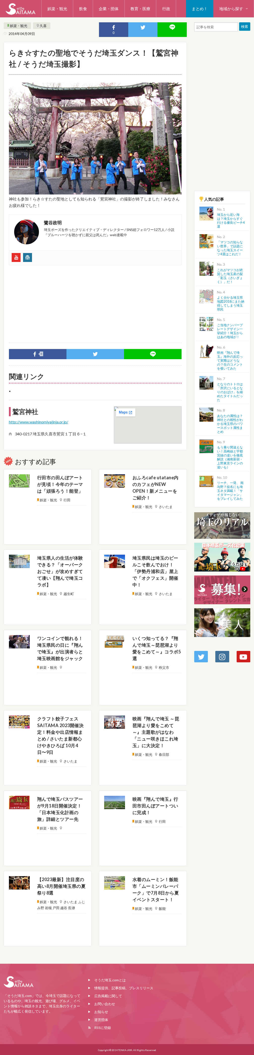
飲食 (83, 8)
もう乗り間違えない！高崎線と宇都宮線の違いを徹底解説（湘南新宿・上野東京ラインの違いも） (230, 457)
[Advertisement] (95, 302)
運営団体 (101, 1020)
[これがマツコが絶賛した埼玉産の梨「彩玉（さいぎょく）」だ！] (206, 268)
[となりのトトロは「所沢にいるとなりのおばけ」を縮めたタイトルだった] (206, 382)
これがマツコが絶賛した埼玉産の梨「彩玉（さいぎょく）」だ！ (230, 276)
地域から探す (231, 8)
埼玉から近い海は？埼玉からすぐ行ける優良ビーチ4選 (231, 220)
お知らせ (101, 1012)
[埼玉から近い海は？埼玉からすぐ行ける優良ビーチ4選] (206, 213)
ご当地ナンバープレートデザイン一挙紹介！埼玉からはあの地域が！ (230, 331)
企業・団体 (109, 8)
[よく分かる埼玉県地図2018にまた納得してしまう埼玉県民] (206, 295)
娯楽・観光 (57, 8)
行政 (166, 8)
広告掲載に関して (108, 996)
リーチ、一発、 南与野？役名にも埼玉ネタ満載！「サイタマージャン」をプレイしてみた (230, 491)
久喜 (43, 26)
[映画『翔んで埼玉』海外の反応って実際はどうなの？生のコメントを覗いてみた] (206, 351)
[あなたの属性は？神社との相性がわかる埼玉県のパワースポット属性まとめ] (206, 414)
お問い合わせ (104, 1004)
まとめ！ (200, 8)
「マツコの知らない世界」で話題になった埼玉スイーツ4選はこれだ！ (230, 248)
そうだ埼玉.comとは (110, 980)
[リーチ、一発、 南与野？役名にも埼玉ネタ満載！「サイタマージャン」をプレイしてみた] (206, 481)
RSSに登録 (102, 1027)
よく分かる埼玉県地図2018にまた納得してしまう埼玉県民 (230, 303)
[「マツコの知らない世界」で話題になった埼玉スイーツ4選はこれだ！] (206, 240)
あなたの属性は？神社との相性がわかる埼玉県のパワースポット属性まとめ (230, 424)
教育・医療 (140, 8)
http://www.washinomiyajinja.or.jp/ (38, 421)
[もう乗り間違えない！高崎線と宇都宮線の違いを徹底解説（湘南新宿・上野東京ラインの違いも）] (206, 445)
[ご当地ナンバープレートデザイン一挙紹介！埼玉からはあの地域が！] (206, 323)
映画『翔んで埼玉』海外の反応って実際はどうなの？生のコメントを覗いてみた (230, 360)
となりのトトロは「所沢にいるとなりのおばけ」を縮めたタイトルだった (230, 392)
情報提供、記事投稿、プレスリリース (123, 988)
